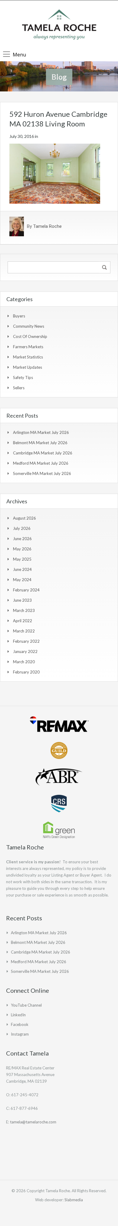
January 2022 (25, 651)
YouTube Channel (26, 1005)
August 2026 (24, 518)
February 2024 (26, 590)
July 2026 (22, 528)
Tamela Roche (47, 226)
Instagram (20, 1034)
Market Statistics (28, 357)
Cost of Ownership (30, 336)
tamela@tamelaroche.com (33, 1121)
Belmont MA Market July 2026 (40, 442)
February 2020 (26, 672)
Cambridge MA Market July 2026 (42, 453)
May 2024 (22, 579)
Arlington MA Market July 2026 (41, 432)
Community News (28, 326)
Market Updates (27, 367)
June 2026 (22, 538)
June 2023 (22, 600)
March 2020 (24, 661)
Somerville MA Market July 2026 (42, 473)
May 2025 (22, 559)
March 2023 (24, 610)
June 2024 (22, 569)
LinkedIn (18, 1014)
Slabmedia (73, 1199)
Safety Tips (23, 377)
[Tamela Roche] (59, 25)
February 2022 (26, 641)
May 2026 (22, 548)
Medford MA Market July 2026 (40, 463)
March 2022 (24, 631)
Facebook (19, 1024)
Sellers (19, 387)
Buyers (19, 316)
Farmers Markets (28, 346)
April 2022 (22, 620)
